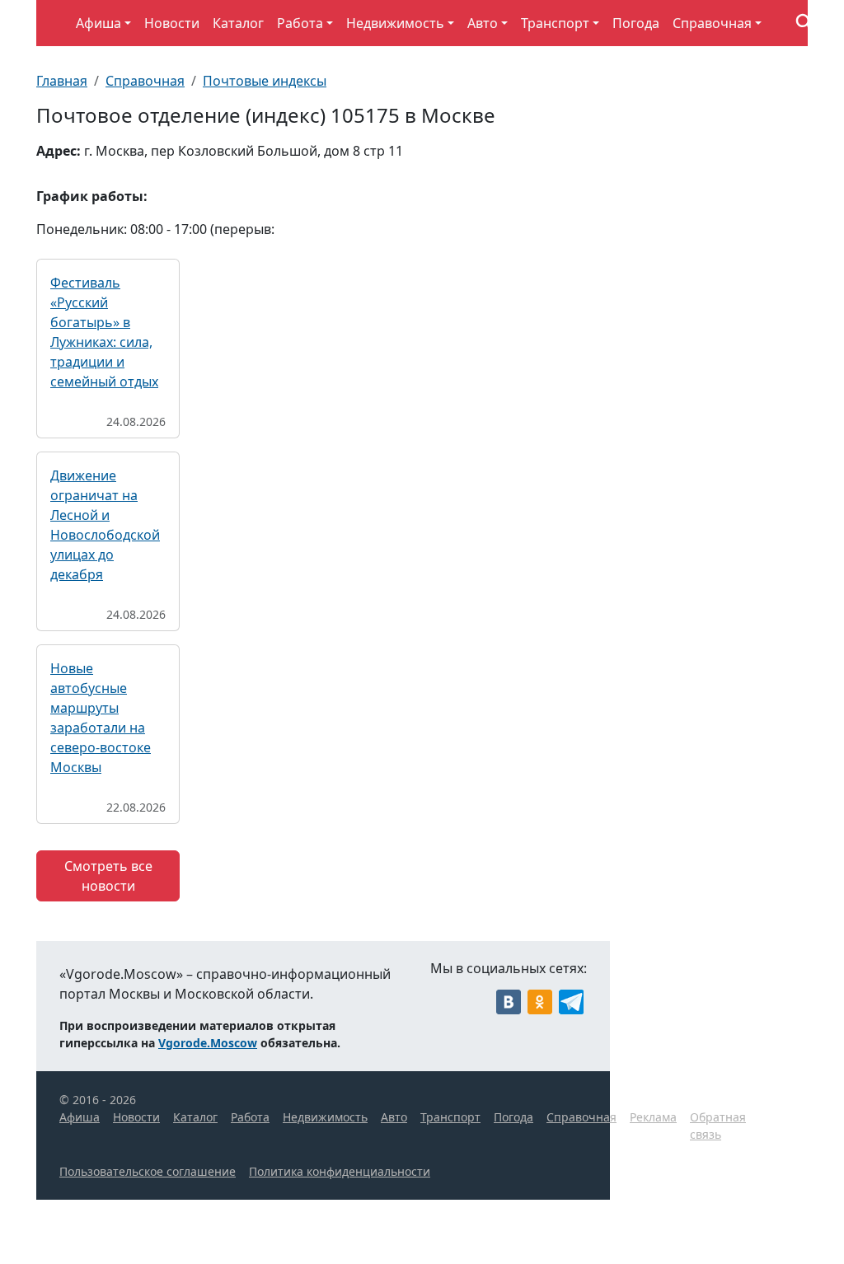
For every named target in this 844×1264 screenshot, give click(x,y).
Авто (482, 23)
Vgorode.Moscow (207, 1043)
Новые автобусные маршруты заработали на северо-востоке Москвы (100, 717)
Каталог (238, 23)
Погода (635, 23)
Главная (61, 81)
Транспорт (555, 23)
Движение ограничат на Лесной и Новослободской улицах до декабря (105, 524)
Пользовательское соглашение (147, 1171)
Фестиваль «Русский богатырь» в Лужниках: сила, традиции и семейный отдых (104, 332)
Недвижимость (395, 23)
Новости (171, 23)
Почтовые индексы (264, 81)
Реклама (653, 1117)
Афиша (98, 23)
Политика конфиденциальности (339, 1171)
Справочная (712, 23)
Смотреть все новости (108, 876)
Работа (300, 23)
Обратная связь (718, 1125)
